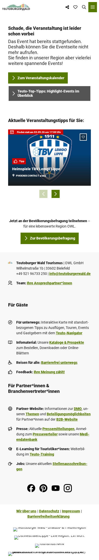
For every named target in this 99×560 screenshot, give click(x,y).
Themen (32, 414)
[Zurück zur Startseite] (16, 7)
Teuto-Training (42, 454)
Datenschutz (49, 511)
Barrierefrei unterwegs (59, 363)
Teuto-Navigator (69, 333)
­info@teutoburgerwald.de (70, 274)
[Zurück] (43, 194)
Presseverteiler (45, 434)
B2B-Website (67, 419)
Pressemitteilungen (58, 429)
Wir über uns (26, 511)
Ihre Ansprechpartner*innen (49, 283)
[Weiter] (56, 194)
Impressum (71, 511)
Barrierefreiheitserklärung (48, 516)
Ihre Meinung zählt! (49, 372)
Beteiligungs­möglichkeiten (69, 414)
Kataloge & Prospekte (66, 342)
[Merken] (83, 137)
